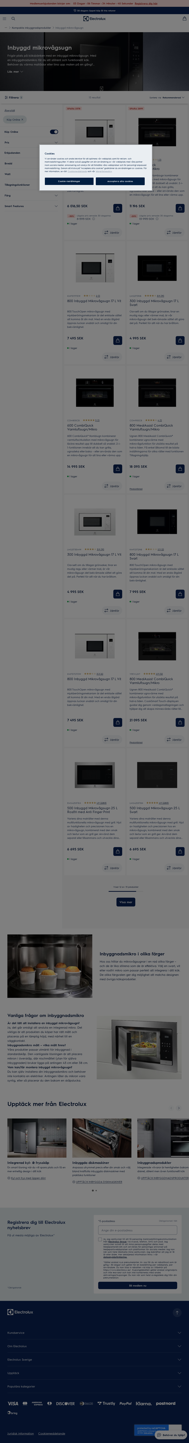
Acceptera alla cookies (120, 181)
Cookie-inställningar (69, 181)
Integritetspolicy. (104, 171)
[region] (95, 167)
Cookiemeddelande (77, 171)
